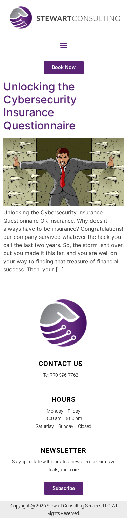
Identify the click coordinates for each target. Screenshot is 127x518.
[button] (63, 45)
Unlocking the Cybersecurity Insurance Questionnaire (40, 106)
